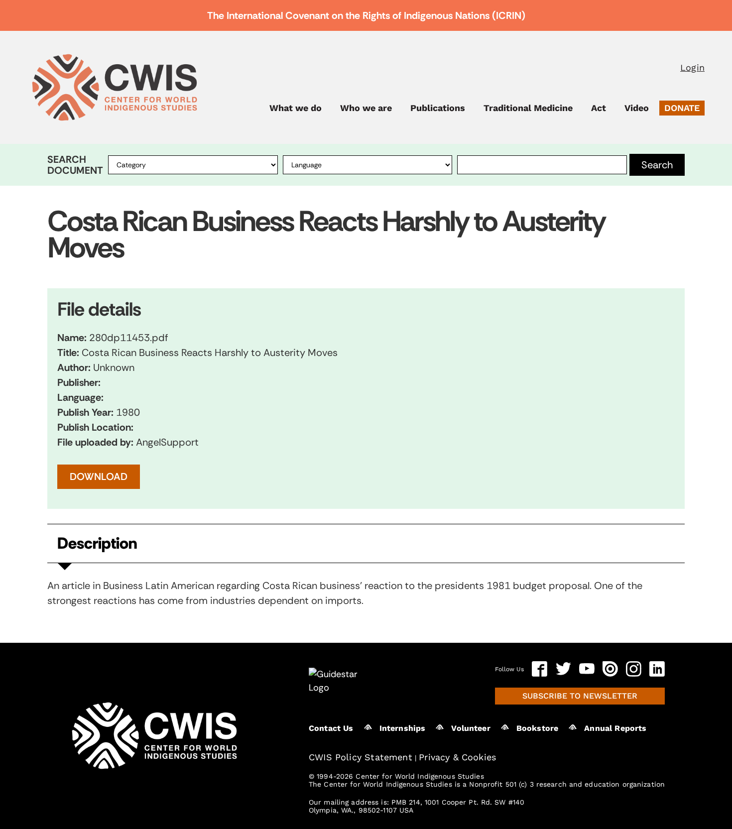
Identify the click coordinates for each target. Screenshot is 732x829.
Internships (402, 728)
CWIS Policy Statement (360, 757)
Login (692, 67)
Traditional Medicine (528, 108)
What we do (295, 108)
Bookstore (537, 728)
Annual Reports (615, 728)
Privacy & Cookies (457, 757)
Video (636, 108)
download (98, 476)
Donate (682, 108)
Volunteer (470, 728)
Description (97, 543)
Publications (437, 108)
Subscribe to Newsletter (579, 696)
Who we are (366, 108)
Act (598, 108)
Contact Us (331, 728)
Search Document (75, 165)
